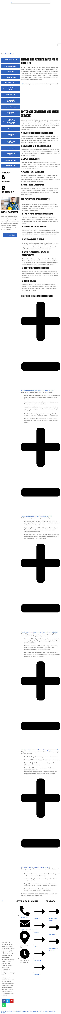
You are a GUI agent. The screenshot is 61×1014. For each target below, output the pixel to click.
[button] (40, 345)
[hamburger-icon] (59, 45)
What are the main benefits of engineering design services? (37, 390)
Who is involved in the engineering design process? (35, 867)
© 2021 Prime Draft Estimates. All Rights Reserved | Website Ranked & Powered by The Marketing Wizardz (28, 1012)
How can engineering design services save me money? (36, 516)
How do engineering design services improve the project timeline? (39, 632)
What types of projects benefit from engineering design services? (39, 750)
